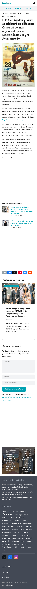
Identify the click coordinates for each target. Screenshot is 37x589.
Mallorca (25, 532)
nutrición (13, 535)
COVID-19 (20, 517)
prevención (29, 538)
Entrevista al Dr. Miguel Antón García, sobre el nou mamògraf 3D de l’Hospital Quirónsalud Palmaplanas (17, 487)
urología (22, 547)
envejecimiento (27, 524)
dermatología (6, 524)
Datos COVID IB (15, 521)
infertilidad (29, 529)
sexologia (15, 544)
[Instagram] (16, 557)
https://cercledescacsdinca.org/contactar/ (16, 120)
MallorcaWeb (9, 585)
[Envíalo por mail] (4, 272)
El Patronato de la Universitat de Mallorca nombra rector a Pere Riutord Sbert (21, 223)
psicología (5, 541)
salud (29, 541)
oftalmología (6, 538)
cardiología (18, 515)
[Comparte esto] (9, 272)
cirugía (26, 515)
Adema (4, 512)
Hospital (15, 529)
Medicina (5, 535)
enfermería (16, 523)
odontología (24, 535)
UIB (16, 547)
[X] (4, 557)
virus (3, 550)
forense (29, 526)
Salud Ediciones (13, 582)
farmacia (10, 526)
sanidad (6, 544)
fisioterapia (19, 526)
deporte (25, 521)
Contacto (5, 572)
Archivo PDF (6, 567)
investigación (6, 532)
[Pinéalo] (20, 272)
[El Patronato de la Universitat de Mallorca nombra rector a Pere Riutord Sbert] (5, 223)
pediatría (21, 538)
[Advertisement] (18, 180)
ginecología (5, 529)
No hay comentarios (10, 16)
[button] (28, 3)
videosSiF (29, 547)
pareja (14, 538)
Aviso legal (5, 577)
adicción (11, 511)
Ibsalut (22, 529)
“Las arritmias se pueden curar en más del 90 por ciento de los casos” (17, 493)
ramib (23, 541)
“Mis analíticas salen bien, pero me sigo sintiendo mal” (18, 498)
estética (4, 526)
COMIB (11, 517)
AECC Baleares (21, 511)
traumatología (7, 547)
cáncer (5, 520)
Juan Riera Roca (10, 13)
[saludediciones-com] (6, 3)
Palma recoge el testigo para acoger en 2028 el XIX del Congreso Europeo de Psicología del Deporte (21, 210)
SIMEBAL (24, 544)
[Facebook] (10, 557)
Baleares (7, 514)
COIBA (4, 518)
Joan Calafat (16, 532)
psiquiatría (15, 541)
